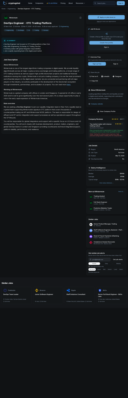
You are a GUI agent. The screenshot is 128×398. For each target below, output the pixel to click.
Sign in (99, 21)
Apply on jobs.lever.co (107, 17)
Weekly (118, 263)
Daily (106, 263)
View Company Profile (107, 111)
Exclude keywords (93, 272)
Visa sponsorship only (97, 266)
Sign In (120, 3)
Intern (121, 269)
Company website (97, 104)
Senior (110, 269)
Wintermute (13, 18)
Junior (99, 269)
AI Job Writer (51, 3)
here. (69, 85)
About (71, 3)
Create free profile (106, 43)
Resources (79, 3)
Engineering (12, 8)
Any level (92, 269)
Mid (104, 269)
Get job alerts (118, 259)
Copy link (94, 81)
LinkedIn (106, 76)
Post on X (94, 76)
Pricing (63, 3)
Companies (39, 3)
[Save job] (80, 17)
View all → (121, 191)
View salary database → (106, 183)
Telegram (118, 76)
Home (30, 3)
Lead (115, 269)
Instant (94, 263)
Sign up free (97, 64)
